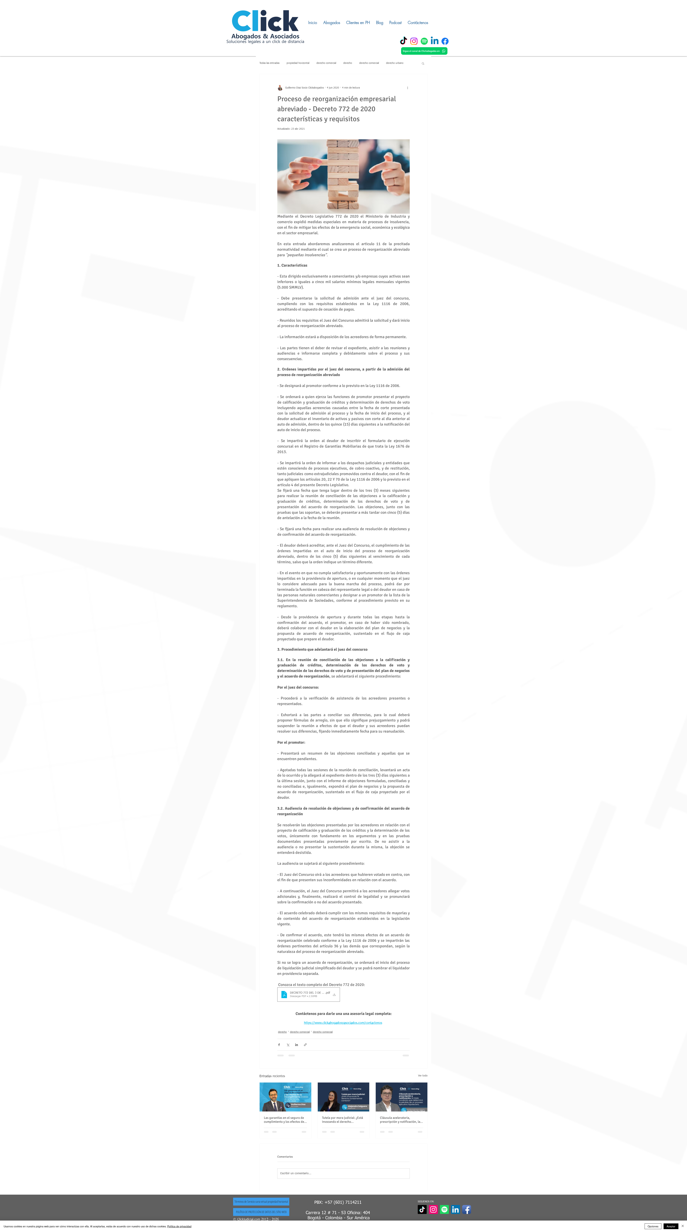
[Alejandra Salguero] (343, 1097)
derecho (347, 63)
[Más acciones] (407, 88)
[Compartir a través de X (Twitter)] (287, 1044)
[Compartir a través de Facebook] (279, 1044)
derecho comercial (326, 63)
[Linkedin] (434, 41)
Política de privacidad (179, 1226)
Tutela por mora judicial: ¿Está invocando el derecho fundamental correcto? (342, 1120)
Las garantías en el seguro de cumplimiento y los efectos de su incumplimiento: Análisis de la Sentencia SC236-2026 (285, 1120)
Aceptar (671, 1226)
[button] (423, 63)
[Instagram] (414, 41)
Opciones (653, 1226)
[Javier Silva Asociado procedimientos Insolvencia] (401, 1097)
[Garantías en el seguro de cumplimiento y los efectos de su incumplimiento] (285, 1097)
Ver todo (423, 1075)
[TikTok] (403, 41)
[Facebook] (445, 41)
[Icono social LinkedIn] (455, 1209)
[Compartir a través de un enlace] (305, 1044)
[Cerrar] (683, 1226)
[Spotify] (424, 41)
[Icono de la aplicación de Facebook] (466, 1209)
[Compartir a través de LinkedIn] (296, 1044)
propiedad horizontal (298, 63)
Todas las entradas (269, 63)
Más (388, 63)
